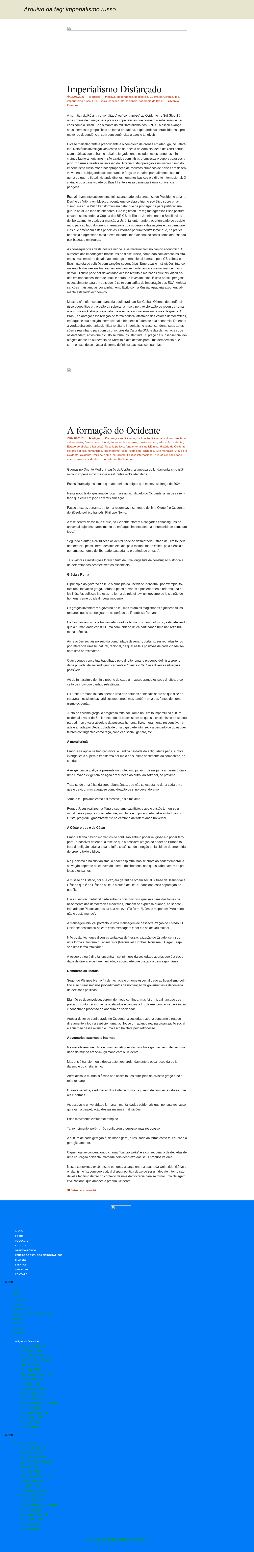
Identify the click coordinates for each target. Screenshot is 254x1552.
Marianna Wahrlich (34, 1413)
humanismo (95, 450)
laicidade (148, 450)
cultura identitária (175, 438)
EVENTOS (21, 1264)
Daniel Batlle (30, 1365)
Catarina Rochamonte (120, 459)
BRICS (111, 96)
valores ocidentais (88, 459)
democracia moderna (124, 442)
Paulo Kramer (31, 1427)
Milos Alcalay (30, 1422)
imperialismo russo (79, 100)
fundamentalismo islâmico (142, 446)
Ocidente (85, 454)
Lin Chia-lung (30, 1384)
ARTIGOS (20, 1245)
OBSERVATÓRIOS (25, 1250)
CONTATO (21, 1274)
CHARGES (20, 1260)
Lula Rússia (99, 100)
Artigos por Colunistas (27, 1341)
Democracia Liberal (97, 442)
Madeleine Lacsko (34, 1389)
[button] (121, 1282)
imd (177, 96)
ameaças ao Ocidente (121, 438)
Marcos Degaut (32, 1408)
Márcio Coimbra (32, 1398)
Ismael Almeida (32, 1379)
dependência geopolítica (132, 96)
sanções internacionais (123, 100)
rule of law (161, 454)
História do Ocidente (173, 446)
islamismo (135, 450)
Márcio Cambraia (33, 1393)
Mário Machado (32, 1417)
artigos (96, 96)
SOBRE (19, 1236)
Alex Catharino (31, 1350)
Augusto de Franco (35, 1355)
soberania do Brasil (151, 100)
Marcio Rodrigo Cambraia (40, 1403)
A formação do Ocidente (113, 429)
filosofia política (114, 446)
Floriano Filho (31, 1370)
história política (76, 450)
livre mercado (164, 450)
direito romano (148, 442)
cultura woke (75, 442)
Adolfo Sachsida (33, 1346)
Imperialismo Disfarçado (114, 88)
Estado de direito (77, 446)
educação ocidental (171, 442)
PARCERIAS (21, 1269)
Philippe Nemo (102, 454)
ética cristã (96, 446)
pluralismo (119, 454)
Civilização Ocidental (150, 438)
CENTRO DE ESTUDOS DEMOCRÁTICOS (39, 1255)
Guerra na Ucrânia (161, 96)
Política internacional (140, 454)
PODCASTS (21, 1240)
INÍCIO (19, 1231)
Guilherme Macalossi (36, 1374)
